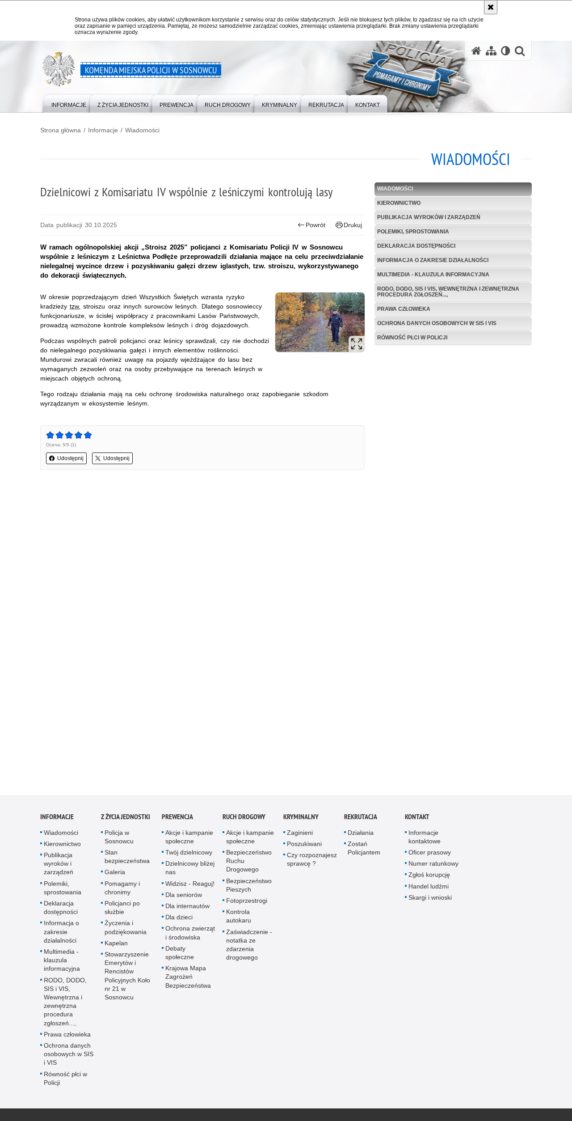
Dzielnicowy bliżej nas (189, 872)
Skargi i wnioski (430, 901)
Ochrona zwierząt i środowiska (190, 936)
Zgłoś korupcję (429, 878)
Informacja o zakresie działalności (432, 260)
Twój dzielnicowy (188, 856)
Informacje (103, 130)
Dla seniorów (183, 898)
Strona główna (60, 130)
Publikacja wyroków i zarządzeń (428, 217)
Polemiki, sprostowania (413, 231)
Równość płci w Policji (412, 337)
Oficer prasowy (429, 856)
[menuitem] (68, 103)
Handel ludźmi (428, 889)
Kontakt (417, 820)
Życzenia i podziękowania (126, 931)
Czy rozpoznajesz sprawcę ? (312, 863)
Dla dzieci (179, 921)
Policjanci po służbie (122, 911)
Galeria (115, 876)
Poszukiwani (304, 847)
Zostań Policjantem (364, 851)
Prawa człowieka (403, 309)
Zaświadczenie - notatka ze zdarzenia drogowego (249, 948)
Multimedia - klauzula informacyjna (433, 274)
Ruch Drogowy (244, 820)
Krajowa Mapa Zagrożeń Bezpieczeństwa (188, 981)
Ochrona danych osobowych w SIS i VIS (436, 323)
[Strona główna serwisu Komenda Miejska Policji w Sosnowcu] (476, 50)
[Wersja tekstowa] (505, 50)
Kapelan (116, 946)
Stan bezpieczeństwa (127, 860)
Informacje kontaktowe (424, 840)
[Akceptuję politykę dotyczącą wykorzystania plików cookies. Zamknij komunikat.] (490, 7)
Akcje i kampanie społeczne (189, 840)
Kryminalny (301, 820)
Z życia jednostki (125, 820)
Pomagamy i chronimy (122, 891)
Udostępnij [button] (70, 458)
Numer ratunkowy (433, 867)
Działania (361, 836)
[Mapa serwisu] (491, 50)
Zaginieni (300, 836)
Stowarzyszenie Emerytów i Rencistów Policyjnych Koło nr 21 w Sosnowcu (127, 980)
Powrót (315, 224)
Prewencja (177, 820)
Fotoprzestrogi (246, 904)
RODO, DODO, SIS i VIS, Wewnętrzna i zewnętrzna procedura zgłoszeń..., (448, 292)
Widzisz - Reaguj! (189, 887)
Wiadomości (142, 130)
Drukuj (353, 224)
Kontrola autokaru (238, 920)
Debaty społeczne (179, 956)
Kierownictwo (399, 203)
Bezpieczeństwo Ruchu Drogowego (249, 865)
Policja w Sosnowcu (119, 840)
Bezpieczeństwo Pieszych (249, 889)
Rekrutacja (360, 820)
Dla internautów (187, 910)
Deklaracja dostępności (416, 246)
